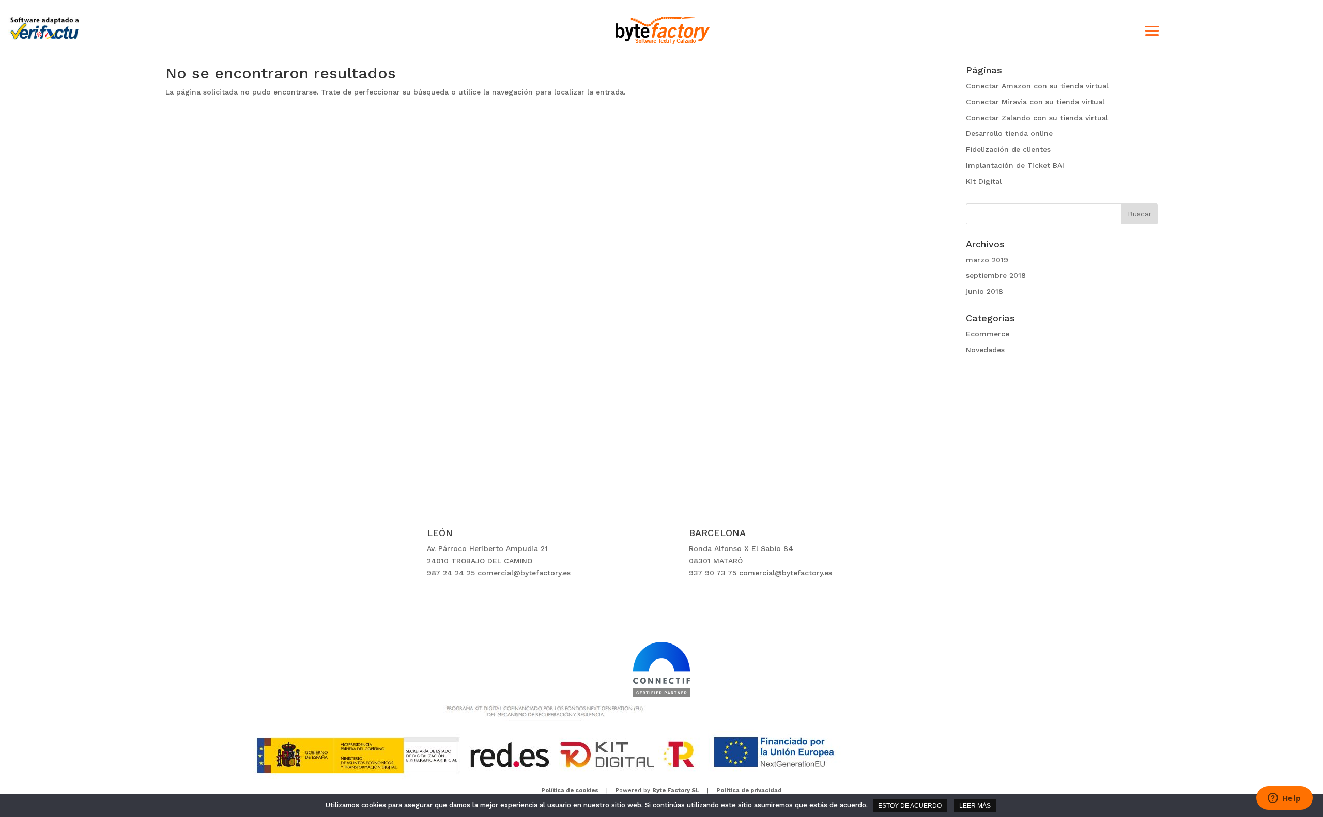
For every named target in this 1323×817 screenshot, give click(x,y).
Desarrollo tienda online (1009, 133)
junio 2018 (984, 291)
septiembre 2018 (996, 275)
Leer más (975, 805)
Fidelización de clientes (1008, 149)
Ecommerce (987, 333)
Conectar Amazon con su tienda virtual (1037, 86)
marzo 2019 (987, 260)
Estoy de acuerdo (910, 805)
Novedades (985, 349)
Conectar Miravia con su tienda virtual (1035, 102)
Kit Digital (984, 181)
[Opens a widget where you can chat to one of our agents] (1284, 799)
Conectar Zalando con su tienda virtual (1037, 118)
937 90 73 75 (712, 573)
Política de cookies (569, 790)
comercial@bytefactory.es (524, 573)
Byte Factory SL (675, 790)
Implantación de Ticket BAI (1015, 165)
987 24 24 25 (451, 573)
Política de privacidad (749, 790)
